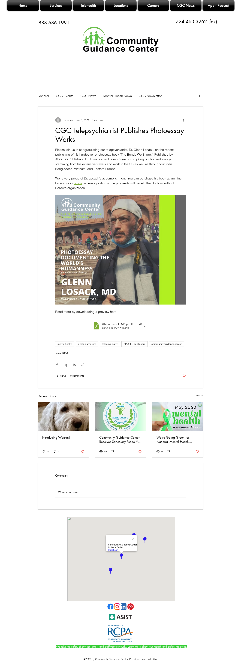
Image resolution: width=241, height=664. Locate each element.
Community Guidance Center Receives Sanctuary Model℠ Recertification (119, 439)
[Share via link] (83, 365)
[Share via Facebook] (57, 365)
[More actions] (184, 120)
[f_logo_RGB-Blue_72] (110, 606)
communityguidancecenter (166, 344)
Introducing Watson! (56, 437)
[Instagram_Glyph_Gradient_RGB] (117, 606)
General (43, 96)
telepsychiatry (110, 344)
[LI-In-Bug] (124, 606)
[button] (199, 96)
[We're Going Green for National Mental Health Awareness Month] (177, 416)
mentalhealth (65, 344)
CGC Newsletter (150, 96)
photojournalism (87, 344)
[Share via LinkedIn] (74, 365)
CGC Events (64, 96)
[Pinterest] (130, 606)
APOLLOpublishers (134, 344)
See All (199, 395)
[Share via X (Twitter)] (65, 365)
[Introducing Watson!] (63, 416)
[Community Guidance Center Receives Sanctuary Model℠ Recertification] (120, 416)
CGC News (88, 96)
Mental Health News (117, 96)
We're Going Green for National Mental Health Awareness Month (172, 439)
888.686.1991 (54, 23)
